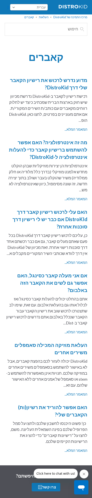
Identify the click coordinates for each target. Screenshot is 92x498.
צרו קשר (49, 487)
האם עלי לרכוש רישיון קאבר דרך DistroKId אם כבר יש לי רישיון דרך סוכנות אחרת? (50, 219)
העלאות (43, 17)
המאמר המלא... (76, 129)
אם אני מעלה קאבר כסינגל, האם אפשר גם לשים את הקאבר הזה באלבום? (52, 282)
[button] (8, 7)
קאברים (29, 17)
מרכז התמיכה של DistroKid (70, 17)
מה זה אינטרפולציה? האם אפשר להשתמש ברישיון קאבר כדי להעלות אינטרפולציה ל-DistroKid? (48, 149)
